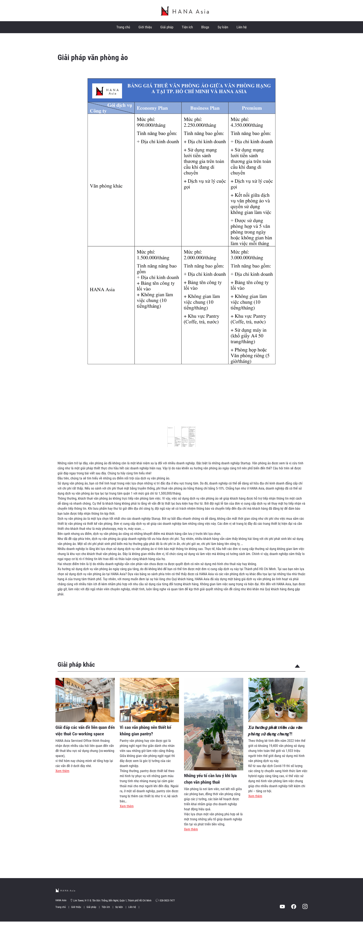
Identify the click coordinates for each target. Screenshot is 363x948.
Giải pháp (166, 27)
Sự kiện (223, 27)
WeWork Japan (184, 10)
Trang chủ (123, 27)
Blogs (205, 27)
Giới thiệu (145, 27)
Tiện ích (187, 27)
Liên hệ (242, 27)
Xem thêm (62, 771)
